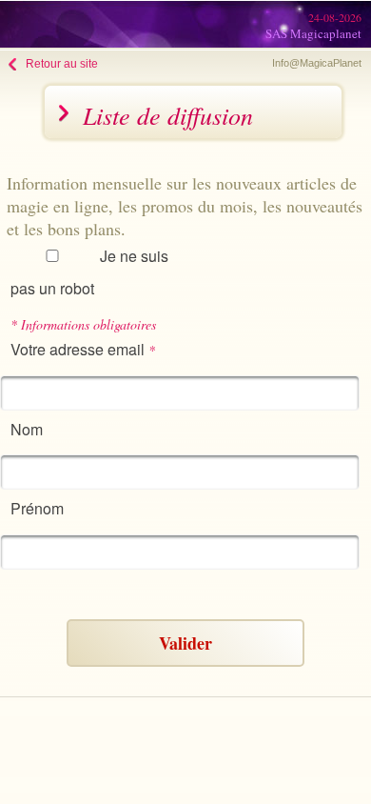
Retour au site (62, 63)
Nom (26, 429)
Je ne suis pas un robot (89, 272)
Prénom (37, 508)
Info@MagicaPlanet (316, 63)
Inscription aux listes (95, 589)
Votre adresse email (82, 349)
